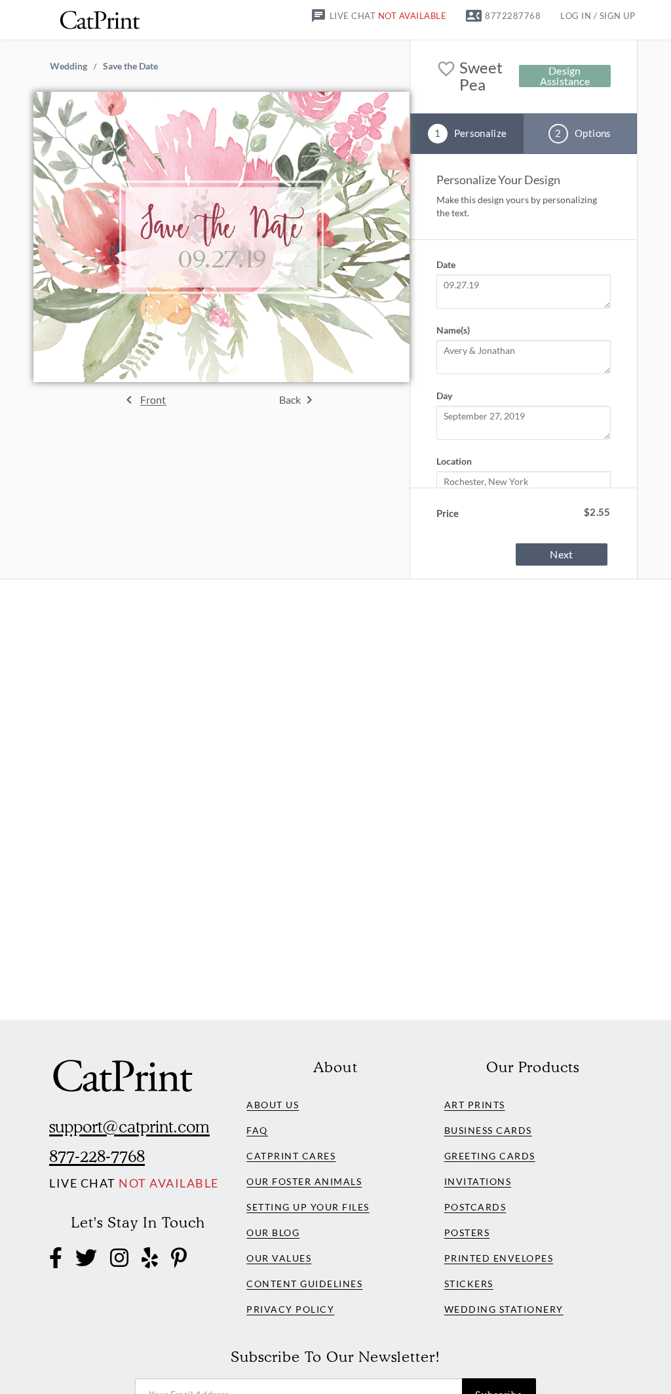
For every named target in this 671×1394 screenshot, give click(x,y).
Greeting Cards (489, 1155)
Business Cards (488, 1130)
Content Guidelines (304, 1283)
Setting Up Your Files (308, 1206)
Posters (467, 1232)
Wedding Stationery (504, 1309)
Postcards (475, 1206)
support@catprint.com (129, 1126)
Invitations (478, 1181)
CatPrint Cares (291, 1155)
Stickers (468, 1283)
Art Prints (474, 1104)
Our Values (278, 1258)
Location (454, 461)
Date (445, 264)
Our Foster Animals (304, 1181)
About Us (272, 1104)
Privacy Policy (290, 1309)
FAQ (257, 1130)
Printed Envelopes (499, 1258)
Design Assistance (565, 76)
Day (444, 395)
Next (561, 554)
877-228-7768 (97, 1156)
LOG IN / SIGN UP (597, 16)
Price (447, 513)
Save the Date (130, 65)
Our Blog (272, 1232)
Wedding (68, 65)
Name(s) (453, 330)
